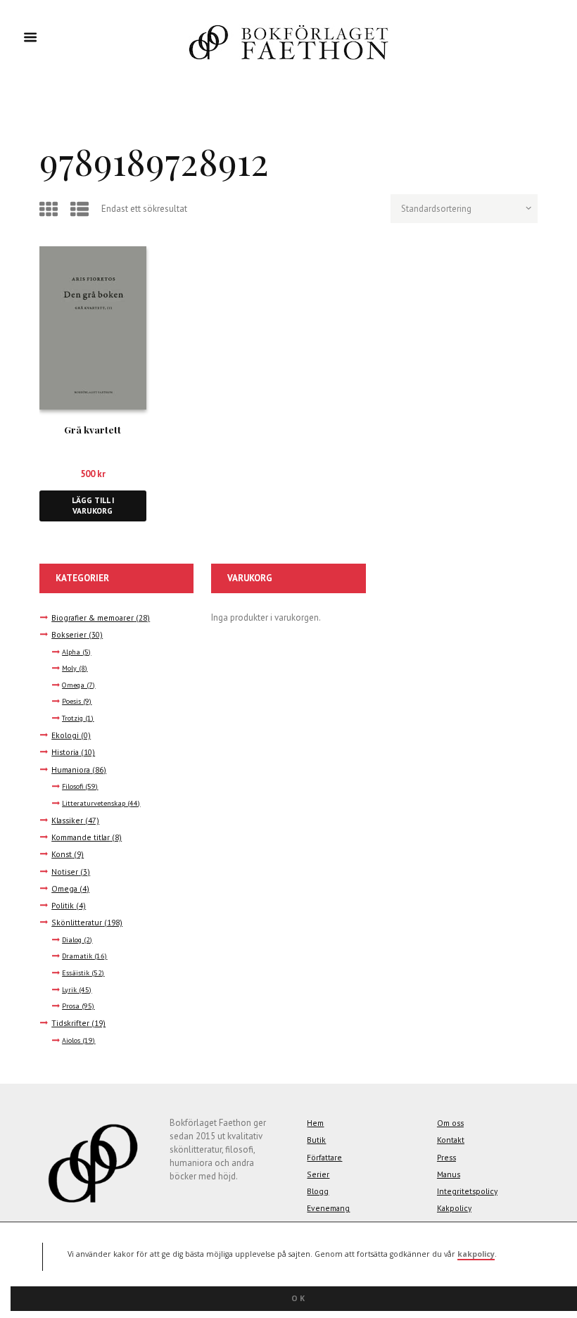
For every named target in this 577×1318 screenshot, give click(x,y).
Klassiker (67, 820)
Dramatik (77, 956)
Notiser (64, 871)
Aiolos (71, 1040)
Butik (316, 1139)
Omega (73, 685)
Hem (315, 1122)
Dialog (72, 939)
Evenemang (328, 1208)
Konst (61, 854)
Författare (324, 1157)
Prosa (71, 1005)
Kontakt (450, 1139)
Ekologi (65, 735)
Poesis (71, 701)
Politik (62, 905)
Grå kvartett (92, 429)
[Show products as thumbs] (50, 209)
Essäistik (75, 972)
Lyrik (69, 989)
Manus (448, 1174)
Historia (65, 752)
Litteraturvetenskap (93, 803)
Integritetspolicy (467, 1191)
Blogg (318, 1191)
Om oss (450, 1122)
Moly (69, 668)
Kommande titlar (80, 837)
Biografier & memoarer (92, 617)
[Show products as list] (81, 209)
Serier (318, 1174)
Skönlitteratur (76, 922)
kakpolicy (476, 1254)
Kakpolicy (454, 1208)
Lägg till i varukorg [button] (93, 505)
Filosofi (72, 786)
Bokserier (69, 634)
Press (446, 1157)
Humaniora (70, 769)
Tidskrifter (70, 1023)
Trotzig (72, 718)
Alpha (71, 652)
